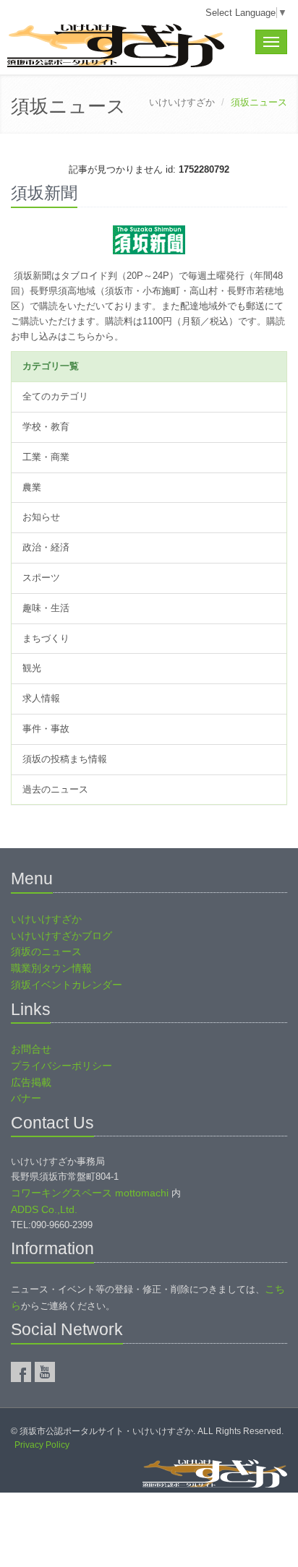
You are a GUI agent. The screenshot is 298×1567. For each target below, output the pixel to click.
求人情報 (41, 698)
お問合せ (31, 1049)
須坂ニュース (68, 106)
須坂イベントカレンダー (66, 984)
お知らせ (41, 516)
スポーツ (41, 577)
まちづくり (45, 638)
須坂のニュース (46, 951)
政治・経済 (45, 547)
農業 (31, 487)
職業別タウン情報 (51, 968)
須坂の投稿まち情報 (64, 759)
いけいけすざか (182, 102)
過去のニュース (55, 789)
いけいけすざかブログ (61, 935)
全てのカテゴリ (55, 396)
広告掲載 (31, 1082)
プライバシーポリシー (61, 1065)
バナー (26, 1098)
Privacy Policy (41, 1445)
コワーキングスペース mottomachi (90, 1193)
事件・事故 (45, 728)
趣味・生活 (45, 608)
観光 (31, 667)
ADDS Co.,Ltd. (44, 1209)
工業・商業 (45, 457)
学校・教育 (45, 426)
